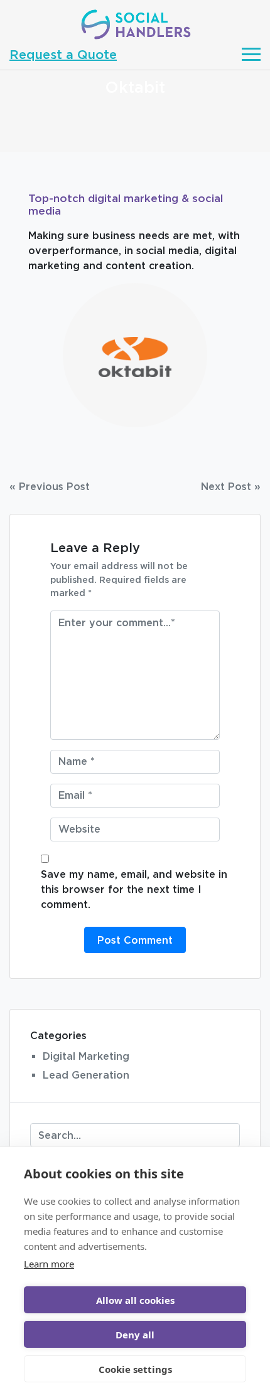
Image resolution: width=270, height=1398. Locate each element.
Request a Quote (63, 54)
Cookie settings (135, 1369)
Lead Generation (86, 1075)
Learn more (49, 1263)
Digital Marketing (86, 1056)
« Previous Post (49, 486)
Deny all (135, 1334)
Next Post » (231, 486)
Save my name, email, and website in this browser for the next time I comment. (134, 889)
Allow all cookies (135, 1300)
